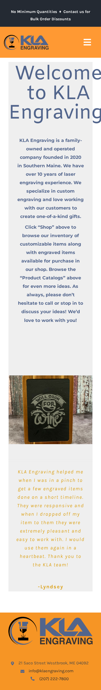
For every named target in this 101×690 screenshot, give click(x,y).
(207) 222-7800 (54, 678)
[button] (12, 410)
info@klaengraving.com (51, 670)
